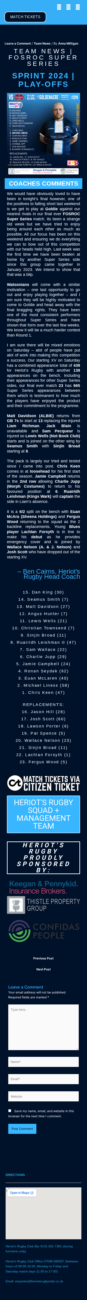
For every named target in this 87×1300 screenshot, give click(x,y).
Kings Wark (39, 496)
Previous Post (43, 958)
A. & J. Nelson (55, 547)
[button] (7, 7)
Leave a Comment (18, 43)
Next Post (43, 969)
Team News (42, 43)
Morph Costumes (25, 486)
